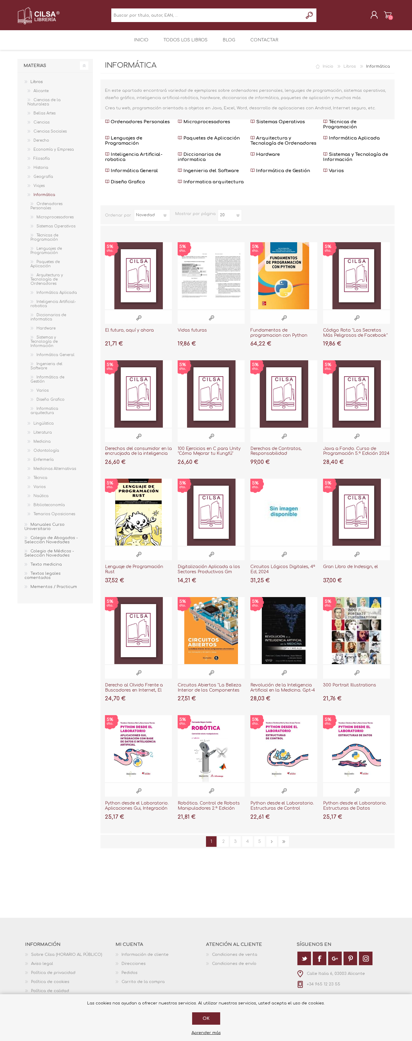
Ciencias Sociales (50, 131)
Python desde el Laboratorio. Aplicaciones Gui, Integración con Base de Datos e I (137, 808)
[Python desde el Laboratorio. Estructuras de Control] (283, 748)
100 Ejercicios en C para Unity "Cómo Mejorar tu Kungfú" (209, 451)
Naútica (41, 496)
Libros (350, 66)
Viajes (39, 186)
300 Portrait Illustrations (349, 685)
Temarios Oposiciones (54, 514)
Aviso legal (42, 964)
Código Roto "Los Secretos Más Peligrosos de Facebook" (355, 333)
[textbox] (207, 15)
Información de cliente (145, 955)
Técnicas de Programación (340, 124)
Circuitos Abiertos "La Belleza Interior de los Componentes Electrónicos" (209, 690)
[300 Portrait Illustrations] (356, 630)
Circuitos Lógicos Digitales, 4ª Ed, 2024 (282, 569)
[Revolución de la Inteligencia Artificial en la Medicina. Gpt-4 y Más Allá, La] (283, 630)
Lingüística (43, 423)
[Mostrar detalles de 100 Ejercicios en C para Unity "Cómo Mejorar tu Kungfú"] (211, 393)
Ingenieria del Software (210, 170)
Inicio (328, 66)
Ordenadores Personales (139, 121)
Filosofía (41, 158)
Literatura (42, 432)
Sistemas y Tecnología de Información (355, 157)
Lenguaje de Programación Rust (134, 569)
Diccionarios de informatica (199, 157)
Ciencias (41, 122)
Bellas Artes (44, 113)
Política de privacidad (53, 973)
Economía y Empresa (53, 149)
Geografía (43, 177)
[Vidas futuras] (211, 275)
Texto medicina (46, 564)
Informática (44, 195)
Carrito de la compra (388, 14)
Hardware (267, 154)
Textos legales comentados (42, 575)
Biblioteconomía (49, 505)
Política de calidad (50, 991)
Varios (336, 170)
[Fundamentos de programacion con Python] (283, 275)
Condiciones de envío (234, 964)
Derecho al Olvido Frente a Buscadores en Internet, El (134, 687)
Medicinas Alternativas (54, 469)
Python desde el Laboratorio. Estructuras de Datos (355, 806)
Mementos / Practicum (53, 587)
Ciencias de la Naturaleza (44, 102)
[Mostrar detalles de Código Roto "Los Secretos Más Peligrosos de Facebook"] (356, 275)
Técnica (40, 478)
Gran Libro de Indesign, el (350, 566)
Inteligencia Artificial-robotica (134, 157)
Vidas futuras (192, 330)
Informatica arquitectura (213, 182)
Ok (206, 1018)
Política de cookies (50, 982)
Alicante (41, 91)
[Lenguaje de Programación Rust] (138, 512)
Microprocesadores (206, 121)
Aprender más (206, 1033)
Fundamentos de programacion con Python (278, 333)
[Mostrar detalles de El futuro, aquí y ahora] (138, 275)
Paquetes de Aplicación (211, 138)
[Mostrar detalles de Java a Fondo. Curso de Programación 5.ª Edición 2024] (356, 393)
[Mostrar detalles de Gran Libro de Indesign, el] (356, 512)
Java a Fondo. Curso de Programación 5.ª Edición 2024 (356, 451)
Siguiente (271, 841)
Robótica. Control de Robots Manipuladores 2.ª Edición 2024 (209, 808)
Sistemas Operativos (280, 121)
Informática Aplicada (354, 138)
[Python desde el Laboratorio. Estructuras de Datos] (356, 748)
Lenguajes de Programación (123, 141)
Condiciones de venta (234, 955)
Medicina (42, 441)
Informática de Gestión (282, 170)
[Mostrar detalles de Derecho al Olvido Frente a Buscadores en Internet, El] (138, 630)
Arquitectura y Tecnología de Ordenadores (283, 141)
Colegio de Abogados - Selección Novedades (51, 540)
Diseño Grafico (127, 182)
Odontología (46, 450)
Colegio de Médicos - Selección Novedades (49, 553)
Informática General (133, 170)
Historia (40, 167)
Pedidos (130, 973)
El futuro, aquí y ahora (129, 330)
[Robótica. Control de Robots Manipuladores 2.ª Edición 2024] (211, 748)
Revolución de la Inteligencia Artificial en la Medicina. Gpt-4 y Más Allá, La (282, 690)
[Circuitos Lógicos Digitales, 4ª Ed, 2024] (283, 512)
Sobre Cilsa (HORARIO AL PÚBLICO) (66, 955)
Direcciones (134, 964)
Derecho (41, 140)
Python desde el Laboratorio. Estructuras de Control (282, 806)
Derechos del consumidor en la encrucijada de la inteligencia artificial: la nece (138, 453)
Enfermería (43, 460)
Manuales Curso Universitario (44, 526)
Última (283, 841)
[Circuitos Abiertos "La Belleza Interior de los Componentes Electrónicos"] (211, 630)
